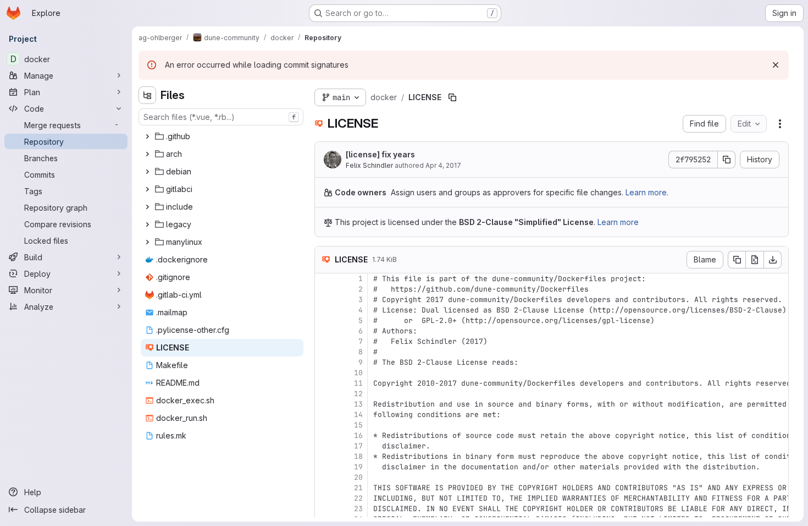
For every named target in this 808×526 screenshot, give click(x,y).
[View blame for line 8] (324, 352)
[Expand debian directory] (147, 171)
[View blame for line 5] (324, 320)
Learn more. (647, 192)
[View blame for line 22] (324, 498)
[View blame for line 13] (324, 404)
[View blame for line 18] (324, 456)
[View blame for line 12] (324, 393)
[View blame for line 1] (324, 278)
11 (358, 383)
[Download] (773, 260)
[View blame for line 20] (324, 477)
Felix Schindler (369, 165)
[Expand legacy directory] (147, 224)
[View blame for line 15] (324, 425)
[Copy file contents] (736, 260)
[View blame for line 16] (324, 435)
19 (358, 467)
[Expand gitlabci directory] (147, 189)
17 (358, 446)
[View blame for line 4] (324, 310)
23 (358, 508)
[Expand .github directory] (147, 136)
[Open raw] (754, 260)
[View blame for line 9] (324, 362)
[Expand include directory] (147, 206)
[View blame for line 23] (324, 508)
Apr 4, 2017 (443, 165)
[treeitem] (222, 136)
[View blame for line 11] (324, 383)
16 (358, 435)
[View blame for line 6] (324, 331)
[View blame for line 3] (324, 299)
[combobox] (221, 116)
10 (358, 372)
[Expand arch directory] (147, 154)
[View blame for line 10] (324, 373)
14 (358, 414)
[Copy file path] (452, 97)
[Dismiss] (775, 65)
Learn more (618, 222)
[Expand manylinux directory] (147, 242)
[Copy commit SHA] (726, 159)
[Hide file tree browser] (147, 95)
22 (358, 498)
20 (358, 477)
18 (358, 456)
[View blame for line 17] (324, 446)
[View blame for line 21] (324, 488)
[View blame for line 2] (324, 289)
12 (358, 393)
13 (358, 404)
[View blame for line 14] (324, 414)
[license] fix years (380, 154)
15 (358, 425)
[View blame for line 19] (324, 467)
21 (358, 487)
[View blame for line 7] (324, 341)
